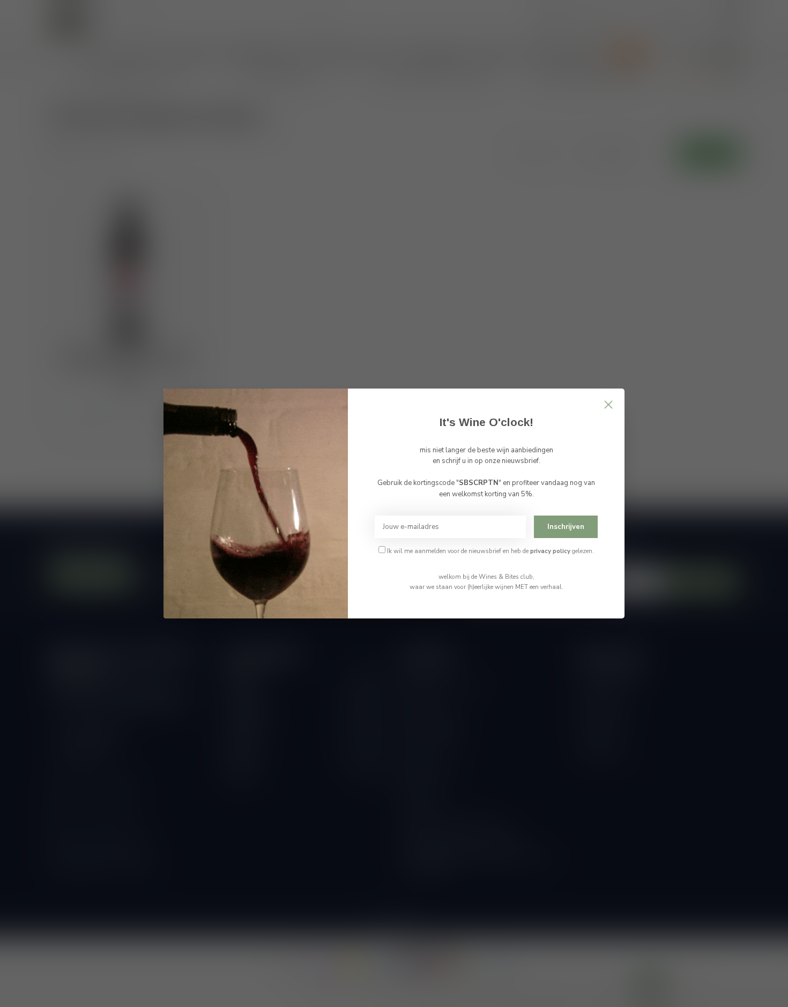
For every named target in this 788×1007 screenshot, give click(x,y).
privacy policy (550, 551)
